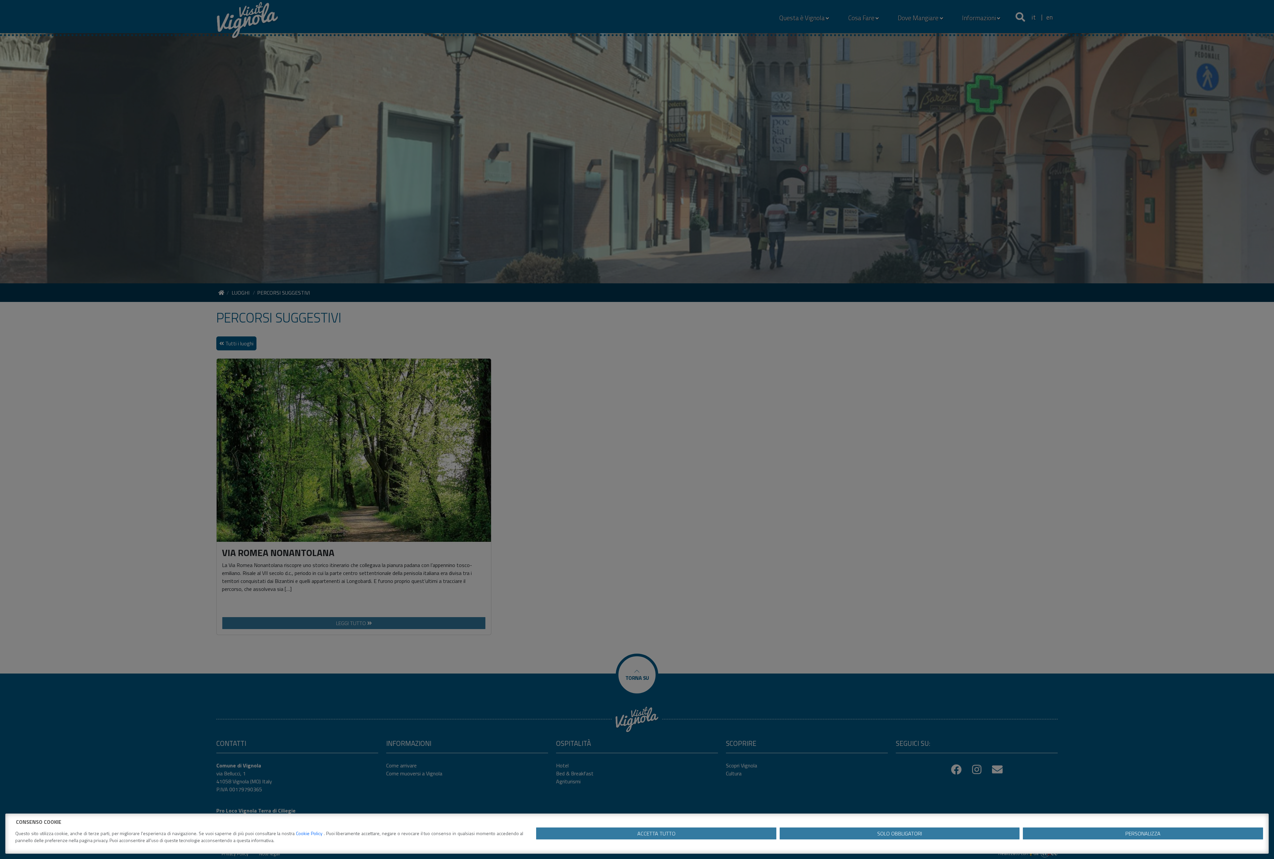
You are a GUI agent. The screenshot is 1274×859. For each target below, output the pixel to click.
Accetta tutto (656, 833)
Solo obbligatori (899, 833)
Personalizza (1143, 833)
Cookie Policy (310, 833)
